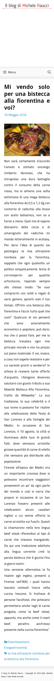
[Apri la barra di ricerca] (49, 72)
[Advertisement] (27, 40)
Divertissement (18, 642)
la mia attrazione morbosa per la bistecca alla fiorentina (27, 656)
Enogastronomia (15, 647)
